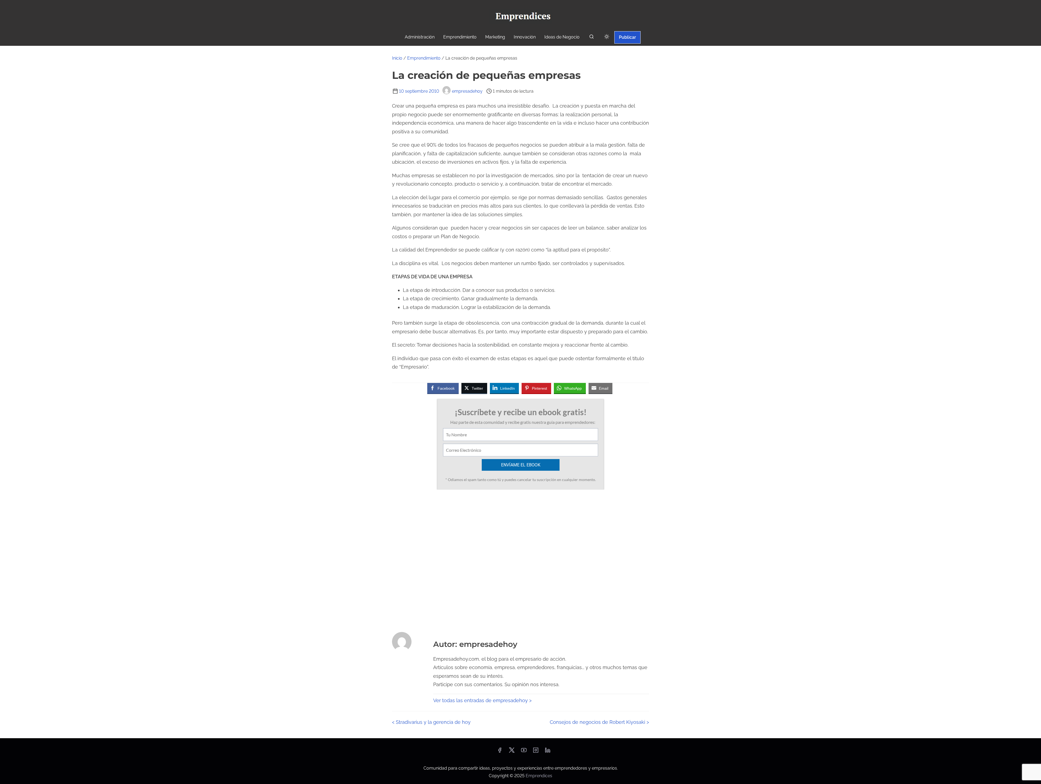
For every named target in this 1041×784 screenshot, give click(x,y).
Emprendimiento (424, 58)
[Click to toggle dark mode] (606, 37)
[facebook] (499, 751)
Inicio (397, 58)
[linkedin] (547, 751)
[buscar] (591, 38)
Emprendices (539, 775)
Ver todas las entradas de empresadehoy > (482, 700)
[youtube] (523, 751)
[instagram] (535, 751)
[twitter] (512, 751)
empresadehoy (467, 91)
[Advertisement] (520, 559)
